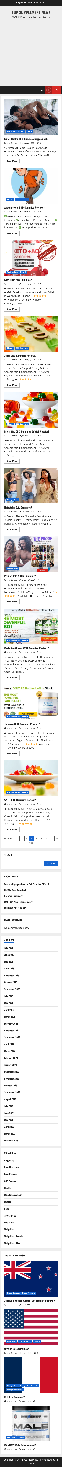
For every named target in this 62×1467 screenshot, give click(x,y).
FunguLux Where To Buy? (15, 907)
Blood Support (11, 1174)
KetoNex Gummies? (13, 896)
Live (56, 90)
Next (31, 842)
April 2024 (9, 1044)
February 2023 (11, 1140)
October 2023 (10, 1085)
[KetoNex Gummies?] (31, 1375)
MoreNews (46, 1459)
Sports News (10, 1215)
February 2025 (11, 1023)
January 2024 (10, 1065)
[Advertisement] (31, 51)
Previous (8, 838)
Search (8, 855)
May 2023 (8, 1120)
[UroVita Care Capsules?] (31, 1327)
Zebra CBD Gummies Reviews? (31, 334)
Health (30, 131)
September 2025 (12, 989)
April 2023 (9, 1126)
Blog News (9, 1160)
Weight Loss (12, 272)
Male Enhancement (15, 131)
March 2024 (9, 1051)
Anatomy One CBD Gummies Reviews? (31, 186)
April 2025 (9, 1010)
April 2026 (9, 968)
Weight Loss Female (13, 1236)
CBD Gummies (22, 200)
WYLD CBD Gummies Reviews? (31, 778)
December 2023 (11, 1071)
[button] (4, 90)
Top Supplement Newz (31, 12)
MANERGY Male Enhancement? (18, 902)
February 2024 (11, 1058)
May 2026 (8, 961)
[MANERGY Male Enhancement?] (31, 1423)
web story (9, 1222)
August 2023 (10, 1099)
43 (57, 838)
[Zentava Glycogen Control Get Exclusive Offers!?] (31, 1279)
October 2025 (10, 982)
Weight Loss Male (12, 1243)
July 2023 (8, 1106)
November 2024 (11, 1030)
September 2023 (12, 1092)
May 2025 (8, 1003)
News (6, 1208)
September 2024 (12, 1037)
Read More (13, 161)
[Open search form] (42, 90)
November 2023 (11, 1078)
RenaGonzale (11, 143)
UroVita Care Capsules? (15, 890)
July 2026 (8, 948)
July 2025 (8, 996)
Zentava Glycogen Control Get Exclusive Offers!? (26, 884)
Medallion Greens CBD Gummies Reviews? (31, 626)
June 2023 (9, 1113)
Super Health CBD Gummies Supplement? (31, 117)
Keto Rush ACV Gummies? (31, 258)
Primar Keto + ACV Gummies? (31, 554)
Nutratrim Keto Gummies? (31, 486)
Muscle (7, 1201)
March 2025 (9, 1016)
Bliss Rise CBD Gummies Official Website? (31, 410)
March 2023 (9, 1133)
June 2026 (9, 954)
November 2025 (11, 975)
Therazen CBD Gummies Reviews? (31, 702)
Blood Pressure (11, 1167)
